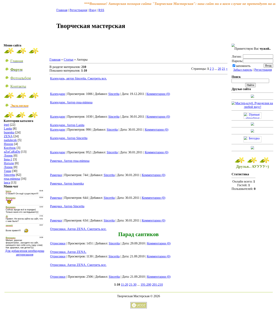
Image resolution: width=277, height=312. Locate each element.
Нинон (8, 144)
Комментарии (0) (158, 94)
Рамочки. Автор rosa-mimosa (69, 160)
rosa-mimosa (12, 178)
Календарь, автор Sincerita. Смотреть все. (78, 78)
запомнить (243, 66)
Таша (7, 171)
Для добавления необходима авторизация (24, 252)
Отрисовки (57, 243)
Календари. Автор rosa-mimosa (71, 102)
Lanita (8, 128)
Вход (92, 10)
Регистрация (78, 10)
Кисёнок (10, 148)
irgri (6, 124)
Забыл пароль (242, 69)
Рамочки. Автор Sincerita (67, 206)
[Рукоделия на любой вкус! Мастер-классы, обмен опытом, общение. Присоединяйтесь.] (252, 107)
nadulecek (10, 140)
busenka (9, 132)
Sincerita (9, 174)
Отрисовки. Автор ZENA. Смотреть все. (78, 229)
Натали (9, 163)
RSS (101, 10)
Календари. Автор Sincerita (68, 138)
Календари (57, 94)
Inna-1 (8, 159)
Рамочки (56, 175)
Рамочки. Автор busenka (67, 183)
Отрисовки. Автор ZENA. (68, 252)
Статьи (68, 59)
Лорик (8, 155)
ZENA (8, 136)
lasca (7, 182)
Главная (61, 10)
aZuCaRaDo (12, 151)
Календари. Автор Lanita (67, 125)
